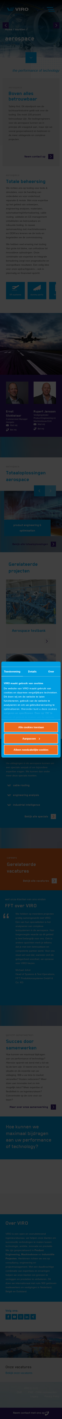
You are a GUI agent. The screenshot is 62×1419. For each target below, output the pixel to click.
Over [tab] (51, 671)
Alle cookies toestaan (31, 727)
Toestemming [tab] (12, 671)
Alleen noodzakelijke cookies (31, 749)
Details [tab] (32, 671)
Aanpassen (29, 738)
